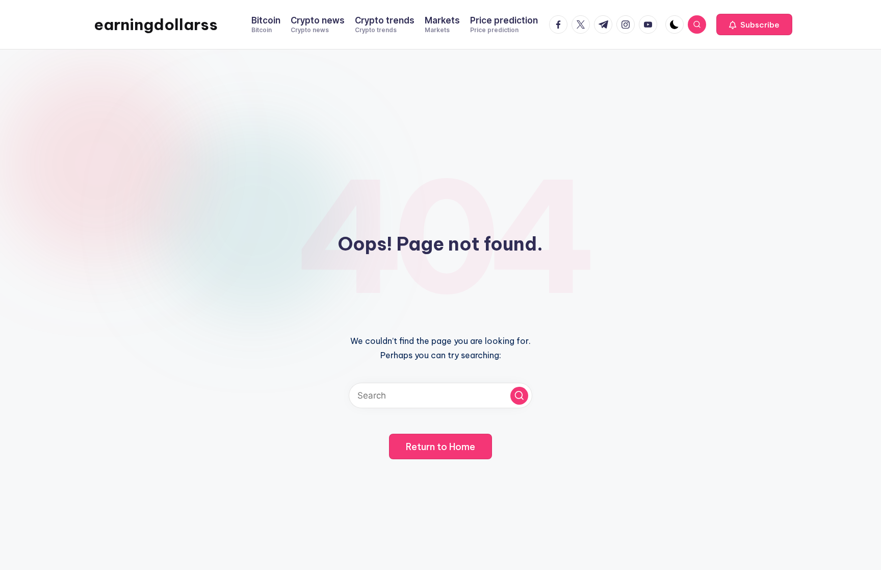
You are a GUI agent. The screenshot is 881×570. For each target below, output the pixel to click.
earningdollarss (156, 24)
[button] (754, 24)
